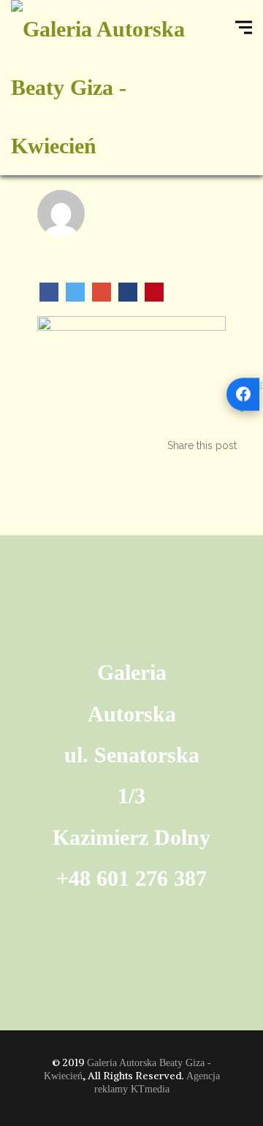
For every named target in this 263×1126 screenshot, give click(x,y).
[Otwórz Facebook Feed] (242, 394)
